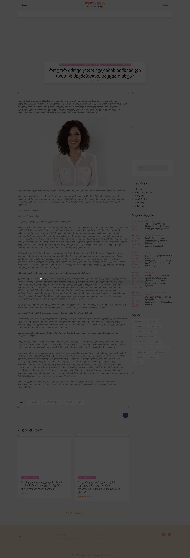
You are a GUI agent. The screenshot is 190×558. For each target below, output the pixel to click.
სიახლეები (139, 206)
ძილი (152, 331)
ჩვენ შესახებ (61, 535)
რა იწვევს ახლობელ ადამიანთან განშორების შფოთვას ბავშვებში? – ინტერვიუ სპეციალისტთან (42, 485)
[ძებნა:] (152, 168)
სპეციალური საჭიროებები (120, 64)
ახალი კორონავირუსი (143, 347)
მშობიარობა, (162, 292)
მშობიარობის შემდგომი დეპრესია (147, 342)
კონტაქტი (100, 539)
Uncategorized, (151, 292)
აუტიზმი (153, 321)
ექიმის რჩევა (140, 203)
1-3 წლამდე (75, 64)
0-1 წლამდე (64, 64)
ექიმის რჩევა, (150, 221)
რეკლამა (100, 535)
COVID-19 (138, 326)
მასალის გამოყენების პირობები (68, 539)
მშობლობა (104, 64)
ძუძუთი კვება (154, 326)
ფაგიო (153, 357)
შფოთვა (138, 362)
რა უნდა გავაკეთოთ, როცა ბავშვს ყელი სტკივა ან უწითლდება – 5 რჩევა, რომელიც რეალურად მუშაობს (157, 280)
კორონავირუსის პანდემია (144, 336)
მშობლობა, (149, 252)
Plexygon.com (117, 555)
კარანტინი (139, 357)
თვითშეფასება (159, 352)
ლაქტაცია (138, 321)
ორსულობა (139, 189)
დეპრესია (138, 331)
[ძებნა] (171, 5)
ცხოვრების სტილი (142, 199)
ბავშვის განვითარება (90, 64)
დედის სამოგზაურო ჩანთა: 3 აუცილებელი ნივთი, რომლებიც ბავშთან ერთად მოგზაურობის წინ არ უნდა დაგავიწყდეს (158, 260)
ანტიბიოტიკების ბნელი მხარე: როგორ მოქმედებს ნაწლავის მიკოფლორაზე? (157, 226)
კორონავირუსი (140, 352)
